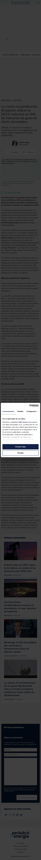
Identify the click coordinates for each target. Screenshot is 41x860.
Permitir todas (20, 447)
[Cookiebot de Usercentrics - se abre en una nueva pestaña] (29, 405)
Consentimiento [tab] (8, 411)
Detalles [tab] (20, 411)
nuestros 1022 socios (19, 422)
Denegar (20, 453)
